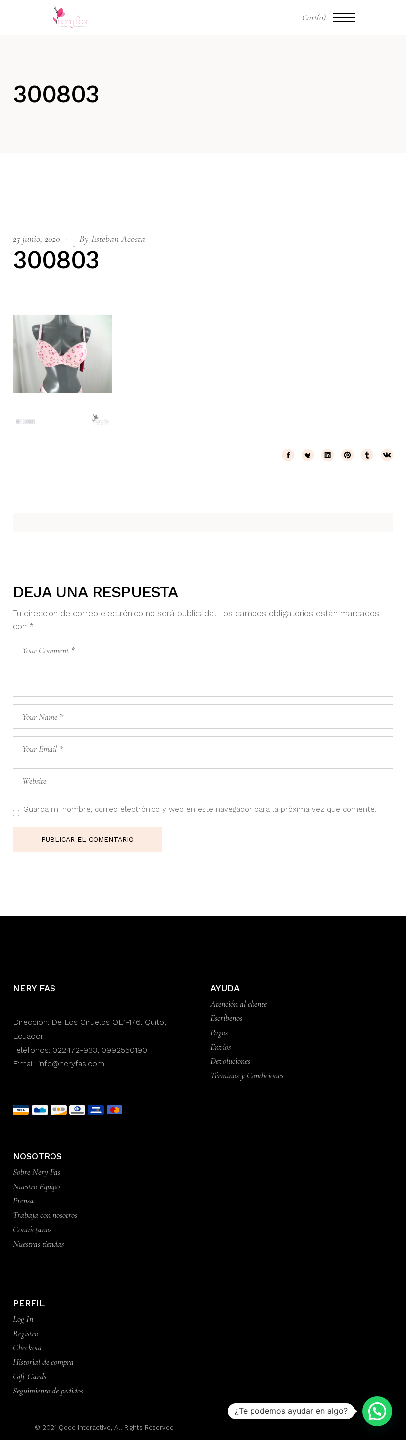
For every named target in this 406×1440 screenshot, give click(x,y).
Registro (25, 1333)
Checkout (27, 1347)
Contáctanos (32, 1229)
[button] (377, 1411)
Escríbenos (226, 1017)
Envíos (220, 1046)
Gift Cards (29, 1376)
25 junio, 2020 (36, 239)
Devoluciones (230, 1061)
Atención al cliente (238, 1003)
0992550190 (124, 1050)
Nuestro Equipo (36, 1186)
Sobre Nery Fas (36, 1171)
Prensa (23, 1200)
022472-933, (77, 1050)
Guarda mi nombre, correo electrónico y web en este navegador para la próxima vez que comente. (199, 809)
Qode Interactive (84, 1427)
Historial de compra (43, 1361)
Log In (23, 1318)
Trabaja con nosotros (45, 1214)
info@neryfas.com (71, 1063)
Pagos (219, 1032)
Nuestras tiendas (38, 1243)
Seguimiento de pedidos (48, 1390)
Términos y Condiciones (246, 1075)
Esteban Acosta (118, 239)
